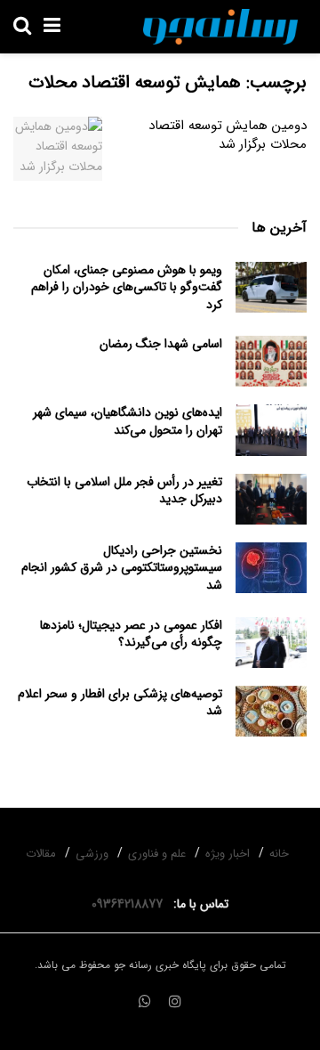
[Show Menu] (52, 26)
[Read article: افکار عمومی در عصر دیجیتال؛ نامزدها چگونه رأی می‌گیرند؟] (271, 642)
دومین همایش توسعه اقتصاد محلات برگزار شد (227, 135)
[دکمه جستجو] (22, 26)
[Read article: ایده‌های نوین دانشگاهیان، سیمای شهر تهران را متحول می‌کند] (271, 429)
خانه (279, 853)
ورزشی (92, 853)
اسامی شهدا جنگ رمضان (161, 344)
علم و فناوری (157, 853)
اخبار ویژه (227, 853)
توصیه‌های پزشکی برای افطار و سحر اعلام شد (120, 702)
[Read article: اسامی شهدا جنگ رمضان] (271, 361)
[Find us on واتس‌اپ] (145, 1002)
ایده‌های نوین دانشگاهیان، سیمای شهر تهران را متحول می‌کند (127, 421)
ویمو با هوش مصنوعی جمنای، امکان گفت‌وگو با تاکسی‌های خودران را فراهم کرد (126, 287)
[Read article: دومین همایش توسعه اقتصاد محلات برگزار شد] (57, 149)
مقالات (41, 853)
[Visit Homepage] (220, 27)
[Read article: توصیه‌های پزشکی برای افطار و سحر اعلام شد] (271, 711)
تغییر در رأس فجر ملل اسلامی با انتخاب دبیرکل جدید (124, 490)
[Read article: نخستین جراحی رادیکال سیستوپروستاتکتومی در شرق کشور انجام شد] (271, 567)
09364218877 (131, 904)
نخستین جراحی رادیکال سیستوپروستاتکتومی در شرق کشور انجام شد (121, 568)
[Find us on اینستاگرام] (175, 1002)
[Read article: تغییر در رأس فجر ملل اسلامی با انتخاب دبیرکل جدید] (271, 499)
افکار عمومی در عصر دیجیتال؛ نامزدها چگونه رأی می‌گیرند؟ (131, 634)
